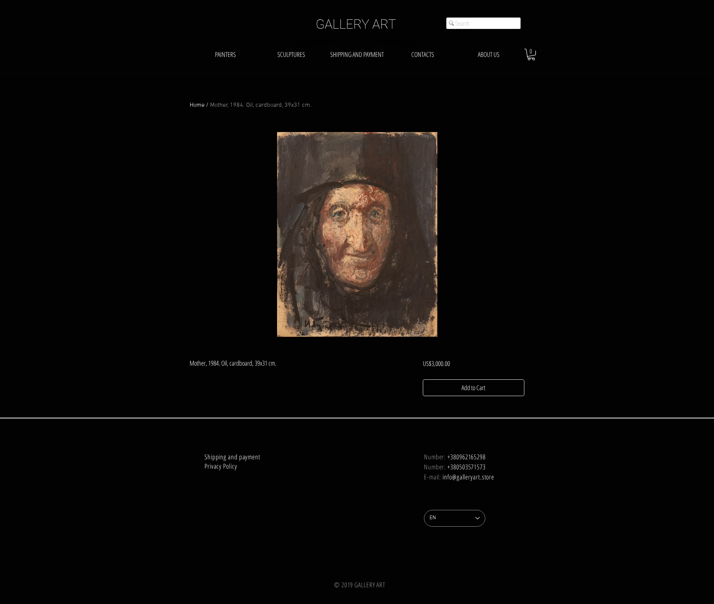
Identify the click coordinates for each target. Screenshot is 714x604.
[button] (531, 54)
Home (197, 105)
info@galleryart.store (468, 476)
